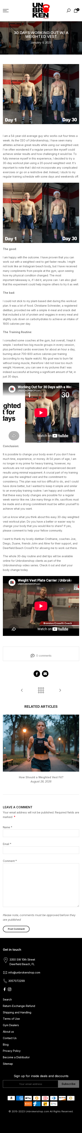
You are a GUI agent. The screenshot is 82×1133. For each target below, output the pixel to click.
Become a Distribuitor (16, 1057)
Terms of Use (11, 1018)
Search (7, 999)
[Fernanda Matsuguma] (60, 690)
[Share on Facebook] (37, 673)
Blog (6, 1044)
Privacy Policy (12, 1050)
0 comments (43, 655)
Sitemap (8, 1063)
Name (7, 827)
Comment (10, 860)
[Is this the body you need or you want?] (21, 690)
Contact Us (10, 1038)
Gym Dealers (11, 1025)
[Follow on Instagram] (9, 989)
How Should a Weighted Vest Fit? (41, 777)
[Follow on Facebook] (4, 989)
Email (7, 844)
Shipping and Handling (17, 1012)
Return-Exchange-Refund (19, 1006)
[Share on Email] (45, 673)
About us (8, 1031)
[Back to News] (41, 690)
